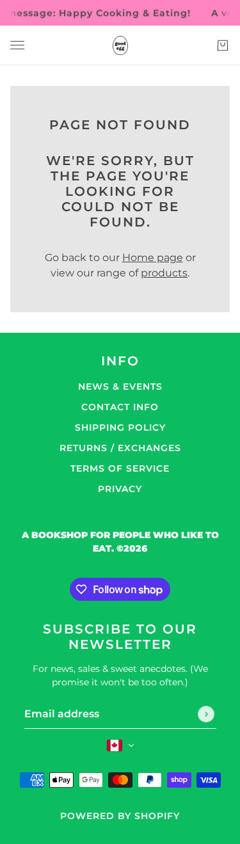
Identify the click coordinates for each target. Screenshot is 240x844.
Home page (152, 257)
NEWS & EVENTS (120, 386)
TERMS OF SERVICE (120, 468)
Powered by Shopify (120, 816)
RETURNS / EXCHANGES (120, 448)
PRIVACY (120, 489)
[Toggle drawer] (17, 45)
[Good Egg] (120, 45)
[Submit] (206, 714)
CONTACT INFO (120, 407)
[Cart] (223, 45)
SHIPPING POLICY (120, 427)
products (164, 273)
